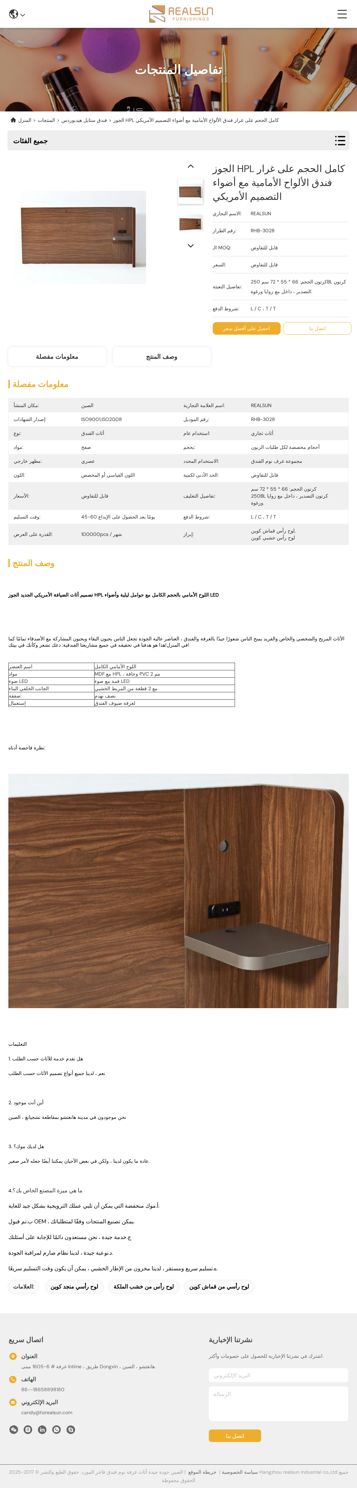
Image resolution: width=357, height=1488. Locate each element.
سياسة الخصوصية (240, 1472)
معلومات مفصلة (57, 356)
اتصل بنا (235, 1436)
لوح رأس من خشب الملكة (144, 1286)
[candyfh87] (71, 1431)
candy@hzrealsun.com (46, 1412)
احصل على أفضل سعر (246, 328)
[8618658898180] (56, 1431)
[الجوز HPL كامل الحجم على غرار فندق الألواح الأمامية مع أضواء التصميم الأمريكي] (80, 233)
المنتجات (46, 120)
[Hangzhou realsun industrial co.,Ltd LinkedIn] (42, 1431)
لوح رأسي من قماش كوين (219, 1286)
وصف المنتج (161, 356)
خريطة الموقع (202, 1472)
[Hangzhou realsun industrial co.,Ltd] (181, 14)
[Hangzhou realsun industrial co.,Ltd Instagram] (28, 1431)
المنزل (24, 120)
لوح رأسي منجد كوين (74, 1286)
